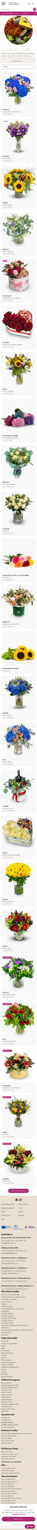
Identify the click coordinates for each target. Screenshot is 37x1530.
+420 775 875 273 (7, 1261)
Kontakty (21, 1215)
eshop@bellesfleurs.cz (8, 1243)
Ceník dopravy (6, 1215)
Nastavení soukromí (7, 1208)
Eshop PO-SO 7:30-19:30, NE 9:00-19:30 (17, 1238)
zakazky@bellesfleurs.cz (9, 1253)
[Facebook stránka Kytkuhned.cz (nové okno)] (17, 1199)
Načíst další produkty (18, 1191)
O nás (20, 1208)
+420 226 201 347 (20, 1241)
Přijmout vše (18, 1519)
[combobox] (5, 67)
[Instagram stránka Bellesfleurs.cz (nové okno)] (20, 1199)
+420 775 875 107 (13, 4)
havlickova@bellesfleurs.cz (10, 1273)
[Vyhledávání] (34, 9)
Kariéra (20, 1212)
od (8, 114)
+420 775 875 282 (7, 1251)
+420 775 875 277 (7, 1271)
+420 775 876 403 (7, 1289)
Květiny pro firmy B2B (10, 1248)
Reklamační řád (23, 1204)
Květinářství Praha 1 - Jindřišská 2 (14, 1258)
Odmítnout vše (18, 1525)
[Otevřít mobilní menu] (33, 4)
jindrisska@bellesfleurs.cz (9, 1263)
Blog (2, 1219)
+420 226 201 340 (21, 1281)
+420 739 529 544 (7, 1281)
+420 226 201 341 (20, 1271)
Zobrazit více (17, 61)
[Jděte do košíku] (29, 4)
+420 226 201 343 (21, 1289)
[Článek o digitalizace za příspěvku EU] (7, 1227)
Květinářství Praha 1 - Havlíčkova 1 (15, 1268)
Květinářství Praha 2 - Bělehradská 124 (16, 1278)
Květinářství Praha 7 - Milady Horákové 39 (17, 1286)
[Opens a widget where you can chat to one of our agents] (30, 1526)
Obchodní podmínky (8, 1204)
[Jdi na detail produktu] (18, 89)
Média (3, 1212)
